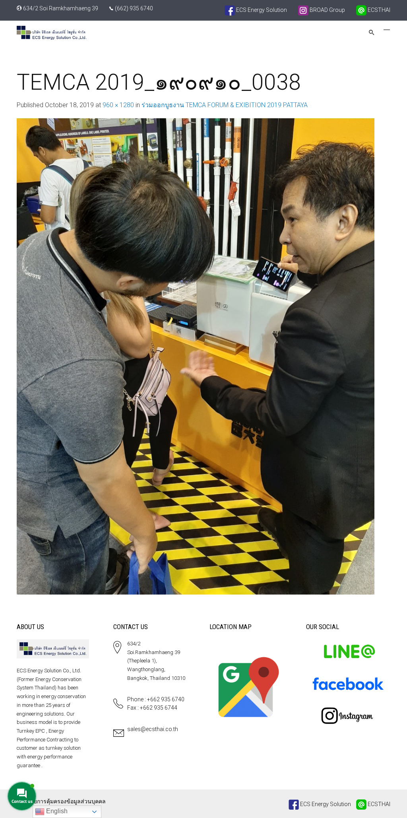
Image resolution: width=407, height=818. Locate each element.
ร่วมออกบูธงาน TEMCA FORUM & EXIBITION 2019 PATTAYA (224, 105)
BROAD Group (326, 10)
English (56, 811)
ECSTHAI (378, 10)
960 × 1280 (118, 105)
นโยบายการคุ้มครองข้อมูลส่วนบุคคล (61, 801)
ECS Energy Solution (261, 10)
